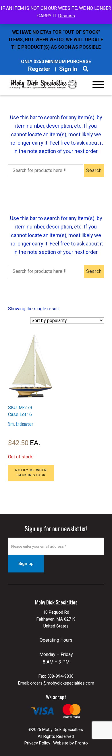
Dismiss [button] (66, 15)
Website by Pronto (70, 743)
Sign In (68, 68)
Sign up (26, 563)
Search (94, 170)
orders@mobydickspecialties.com (62, 683)
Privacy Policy (37, 743)
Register (39, 68)
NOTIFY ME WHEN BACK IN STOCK (31, 472)
